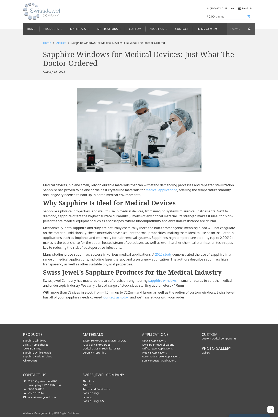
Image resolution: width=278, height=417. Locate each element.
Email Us (247, 8)
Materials (78, 29)
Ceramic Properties (94, 352)
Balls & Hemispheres (35, 344)
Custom (135, 29)
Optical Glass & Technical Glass (102, 348)
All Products (30, 360)
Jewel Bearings (32, 348)
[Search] (249, 29)
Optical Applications (154, 340)
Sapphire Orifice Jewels (37, 352)
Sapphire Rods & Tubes (37, 356)
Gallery (206, 352)
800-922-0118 (36, 389)
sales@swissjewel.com (42, 397)
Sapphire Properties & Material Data (104, 340)
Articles (61, 43)
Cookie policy (91, 393)
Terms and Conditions (96, 389)
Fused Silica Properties (97, 344)
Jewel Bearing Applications (158, 344)
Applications (108, 29)
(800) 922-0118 (218, 8)
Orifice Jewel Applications (157, 348)
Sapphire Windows (34, 340)
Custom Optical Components (219, 338)
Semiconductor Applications (159, 360)
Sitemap (88, 397)
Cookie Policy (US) (94, 401)
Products (52, 29)
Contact (182, 29)
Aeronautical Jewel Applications (161, 356)
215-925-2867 (36, 393)
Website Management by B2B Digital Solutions (51, 413)
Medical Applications (154, 352)
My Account (208, 29)
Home (31, 29)
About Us (157, 29)
